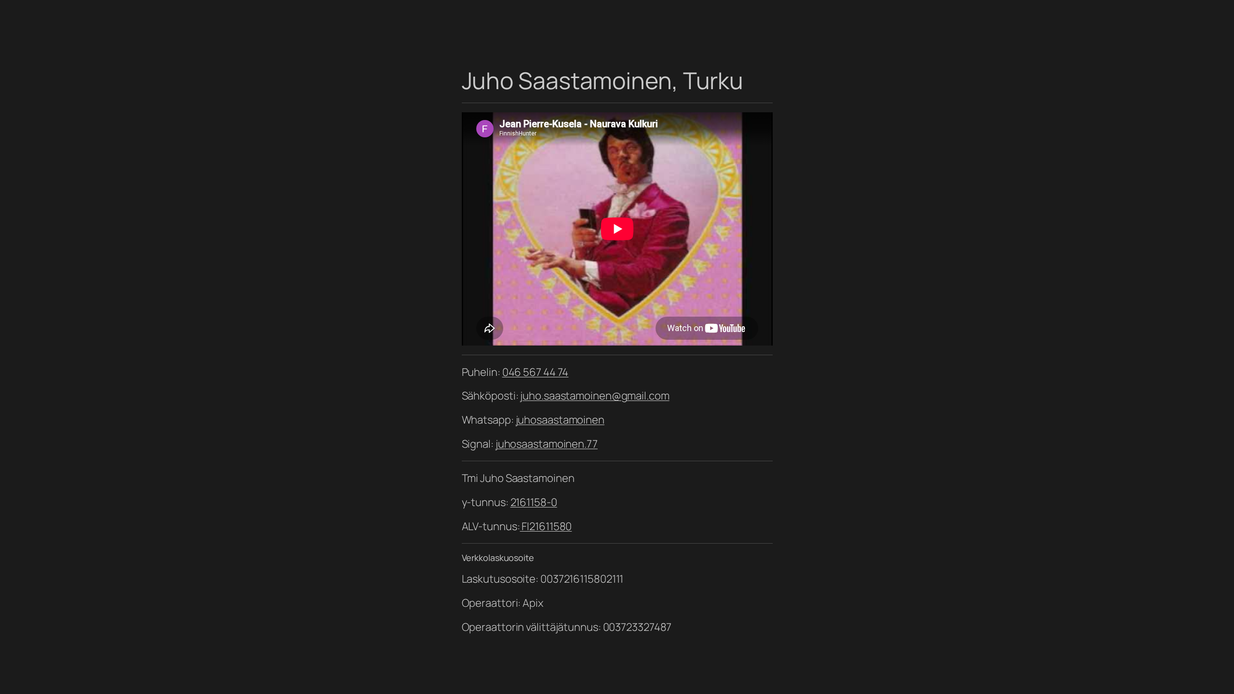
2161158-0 (533, 502)
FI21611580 (546, 526)
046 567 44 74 (535, 372)
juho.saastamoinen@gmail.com (594, 395)
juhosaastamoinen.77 (547, 444)
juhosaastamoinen (560, 420)
